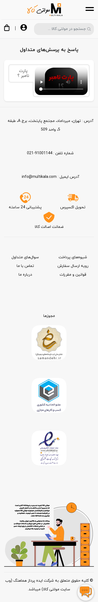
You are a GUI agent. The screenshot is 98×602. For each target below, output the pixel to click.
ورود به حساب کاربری (23, 28)
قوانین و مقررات (73, 274)
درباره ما (25, 274)
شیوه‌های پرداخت (73, 257)
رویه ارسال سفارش (72, 266)
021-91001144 (39, 153)
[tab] (21, 73)
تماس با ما (25, 266)
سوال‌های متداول (25, 257)
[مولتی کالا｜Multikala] (45, 9)
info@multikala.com (39, 176)
